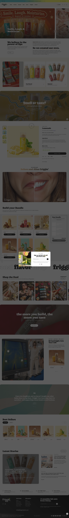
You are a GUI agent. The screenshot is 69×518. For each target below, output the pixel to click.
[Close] (49, 253)
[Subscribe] (47, 259)
